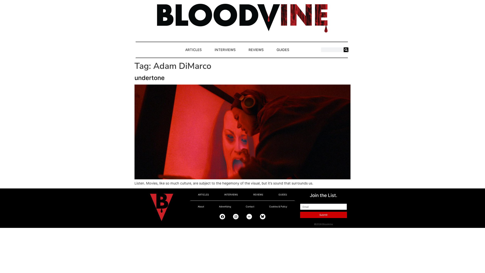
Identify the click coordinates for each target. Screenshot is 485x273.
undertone (150, 78)
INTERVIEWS (225, 50)
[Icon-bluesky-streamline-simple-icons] (262, 216)
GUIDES (283, 50)
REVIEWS (256, 50)
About (201, 206)
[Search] (346, 49)
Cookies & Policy (278, 206)
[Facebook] (222, 216)
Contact (250, 206)
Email (304, 202)
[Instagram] (236, 216)
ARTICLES (193, 50)
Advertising (225, 206)
